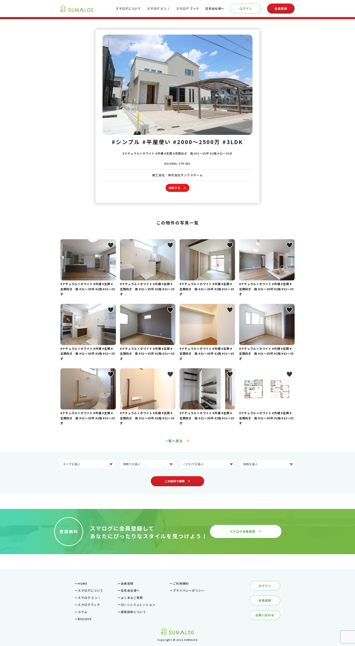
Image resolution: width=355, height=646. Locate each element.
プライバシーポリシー (188, 590)
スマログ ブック (187, 8)
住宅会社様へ (214, 8)
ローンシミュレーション (138, 605)
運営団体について (133, 612)
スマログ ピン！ (158, 8)
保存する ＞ (177, 188)
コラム (82, 612)
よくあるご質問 (132, 598)
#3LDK (232, 142)
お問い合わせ (264, 615)
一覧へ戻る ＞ (177, 440)
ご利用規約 (181, 583)
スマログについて (128, 8)
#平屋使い (156, 142)
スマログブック (89, 605)
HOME (82, 583)
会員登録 (280, 8)
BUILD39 (84, 619)
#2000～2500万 (196, 142)
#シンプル (126, 142)
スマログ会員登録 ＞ (246, 531)
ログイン (245, 8)
